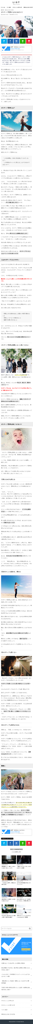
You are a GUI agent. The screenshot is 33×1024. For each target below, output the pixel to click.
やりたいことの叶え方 (7, 1000)
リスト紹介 (9, 7)
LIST (16, 2)
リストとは (3, 7)
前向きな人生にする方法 (8, 838)
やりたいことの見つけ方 (17, 7)
